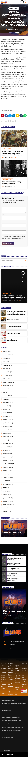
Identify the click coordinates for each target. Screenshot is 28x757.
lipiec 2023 (6, 474)
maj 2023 (5, 481)
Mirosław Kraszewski (13, 320)
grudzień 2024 (6, 416)
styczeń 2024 (6, 453)
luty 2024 (5, 450)
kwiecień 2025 (7, 402)
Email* (3, 222)
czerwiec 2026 (7, 355)
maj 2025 (5, 399)
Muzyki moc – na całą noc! (11, 532)
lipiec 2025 (6, 392)
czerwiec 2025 (7, 395)
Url (3, 229)
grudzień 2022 (6, 498)
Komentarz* (5, 205)
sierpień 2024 (6, 430)
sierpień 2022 (6, 511)
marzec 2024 (6, 446)
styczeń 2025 (6, 412)
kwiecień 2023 (7, 484)
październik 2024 (7, 423)
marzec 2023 (6, 487)
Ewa (14, 110)
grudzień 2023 (6, 457)
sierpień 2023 (6, 470)
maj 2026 (5, 358)
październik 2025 (7, 382)
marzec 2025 (6, 406)
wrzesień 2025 (7, 385)
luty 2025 (5, 409)
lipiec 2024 (6, 433)
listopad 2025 (6, 379)
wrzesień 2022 (7, 508)
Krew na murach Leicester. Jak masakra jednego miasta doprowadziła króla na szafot (13, 153)
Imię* (3, 215)
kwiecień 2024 (7, 443)
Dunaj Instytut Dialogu (14, 326)
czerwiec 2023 (7, 477)
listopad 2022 (6, 501)
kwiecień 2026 (7, 361)
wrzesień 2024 (7, 426)
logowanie (8, 744)
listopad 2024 (6, 419)
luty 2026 (5, 368)
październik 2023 (7, 464)
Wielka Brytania (14, 8)
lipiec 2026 (6, 351)
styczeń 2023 (6, 494)
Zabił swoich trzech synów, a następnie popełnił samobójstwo (13, 297)
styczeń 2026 (6, 372)
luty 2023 (5, 491)
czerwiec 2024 (7, 436)
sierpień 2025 (6, 389)
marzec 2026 (6, 365)
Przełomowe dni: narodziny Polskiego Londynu (11, 183)
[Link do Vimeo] (4, 2)
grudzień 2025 (6, 375)
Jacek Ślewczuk (12, 340)
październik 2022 (7, 504)
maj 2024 (5, 440)
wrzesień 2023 (7, 467)
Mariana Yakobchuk (13, 333)
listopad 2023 (6, 460)
